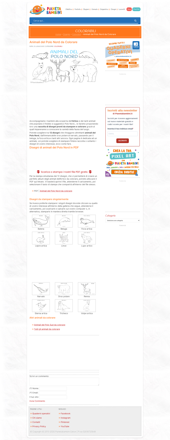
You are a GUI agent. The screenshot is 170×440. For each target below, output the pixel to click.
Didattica (69, 9)
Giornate (94, 9)
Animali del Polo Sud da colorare (49, 325)
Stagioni (86, 9)
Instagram (65, 418)
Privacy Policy (39, 426)
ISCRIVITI (122, 141)
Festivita (78, 9)
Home (58, 34)
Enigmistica (104, 9)
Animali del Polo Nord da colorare (56, 191)
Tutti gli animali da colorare (47, 329)
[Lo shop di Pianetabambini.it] (122, 54)
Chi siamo (37, 418)
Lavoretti (122, 9)
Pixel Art (136, 9)
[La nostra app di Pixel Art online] (122, 176)
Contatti (36, 422)
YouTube (65, 426)
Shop (129, 9)
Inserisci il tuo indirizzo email (120, 129)
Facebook (65, 413)
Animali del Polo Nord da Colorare (53, 42)
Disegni (113, 9)
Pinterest (65, 422)
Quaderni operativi (41, 413)
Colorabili (76, 34)
